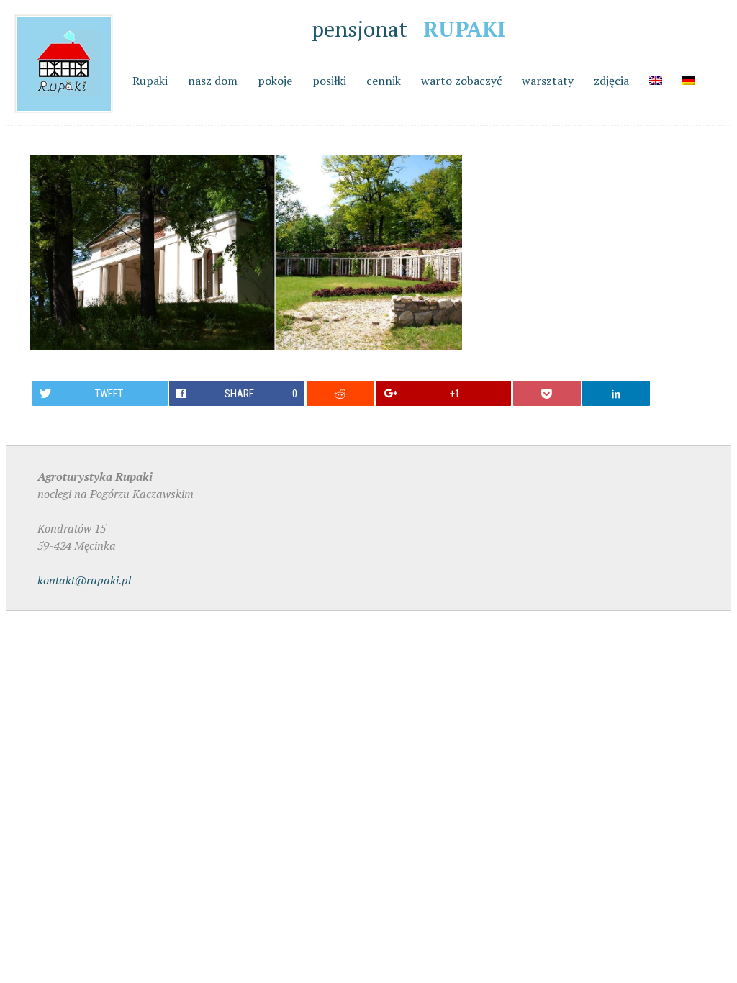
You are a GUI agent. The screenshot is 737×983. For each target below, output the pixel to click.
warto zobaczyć (461, 81)
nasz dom (213, 81)
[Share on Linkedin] (616, 393)
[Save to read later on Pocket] (547, 393)
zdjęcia (611, 81)
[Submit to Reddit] (340, 393)
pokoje (275, 81)
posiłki (329, 81)
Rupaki (150, 81)
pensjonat (408, 28)
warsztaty (548, 81)
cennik (383, 81)
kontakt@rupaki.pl (84, 580)
